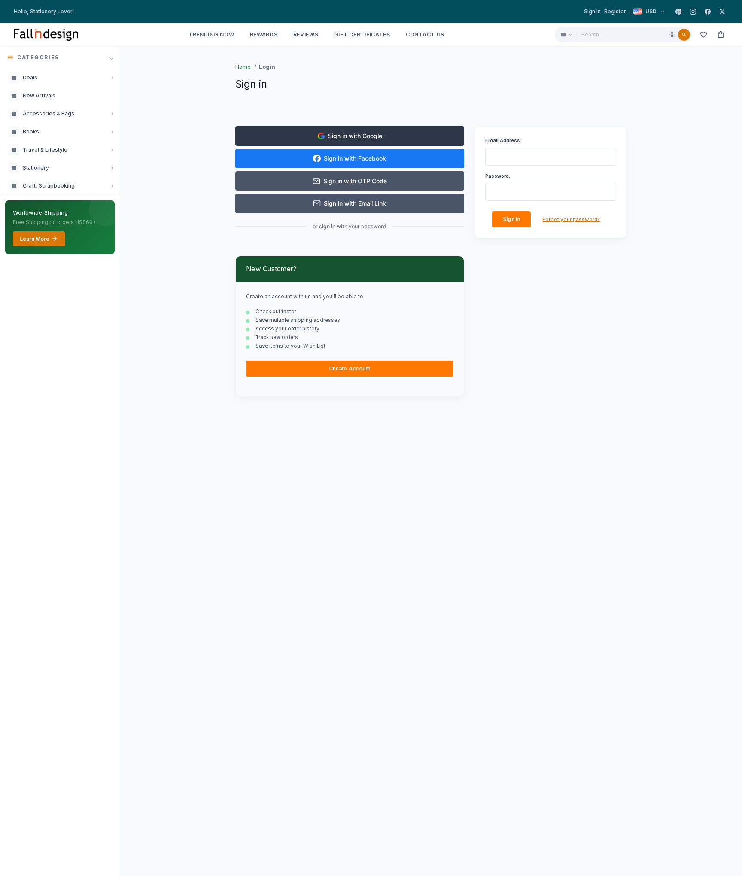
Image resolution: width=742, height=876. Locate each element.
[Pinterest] (678, 12)
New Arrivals (39, 95)
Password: (497, 176)
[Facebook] (708, 12)
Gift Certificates (362, 34)
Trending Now (211, 34)
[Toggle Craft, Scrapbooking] (112, 186)
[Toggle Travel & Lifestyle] (112, 150)
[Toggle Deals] (112, 78)
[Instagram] (693, 12)
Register (615, 11)
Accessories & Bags (48, 113)
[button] (60, 57)
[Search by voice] (672, 35)
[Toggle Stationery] (112, 168)
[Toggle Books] (112, 132)
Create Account (349, 368)
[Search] (684, 35)
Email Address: (503, 140)
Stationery (36, 167)
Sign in (592, 11)
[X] (722, 12)
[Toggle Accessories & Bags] (112, 114)
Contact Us (425, 34)
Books (31, 131)
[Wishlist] (703, 34)
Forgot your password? (571, 219)
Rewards (264, 34)
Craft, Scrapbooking (49, 185)
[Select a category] (565, 35)
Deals (30, 77)
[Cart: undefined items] (720, 34)
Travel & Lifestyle (45, 149)
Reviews (306, 34)
